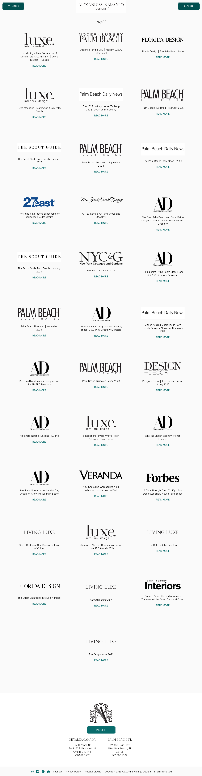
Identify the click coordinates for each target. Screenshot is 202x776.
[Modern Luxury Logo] (162, 584)
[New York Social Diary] (101, 199)
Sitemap (57, 771)
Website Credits (92, 771)
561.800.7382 (119, 755)
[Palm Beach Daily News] (101, 94)
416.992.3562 (82, 755)
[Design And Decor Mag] (163, 368)
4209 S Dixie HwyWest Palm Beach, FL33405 (119, 748)
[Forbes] (162, 477)
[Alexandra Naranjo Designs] (101, 5)
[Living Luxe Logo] (39, 532)
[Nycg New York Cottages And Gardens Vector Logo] (101, 258)
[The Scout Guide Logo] (39, 147)
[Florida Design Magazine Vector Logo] (163, 39)
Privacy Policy (73, 771)
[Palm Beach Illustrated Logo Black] (163, 94)
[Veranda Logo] (101, 475)
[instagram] (32, 771)
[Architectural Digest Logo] (162, 204)
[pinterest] (43, 771)
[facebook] (37, 771)
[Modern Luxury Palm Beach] (101, 37)
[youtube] (48, 771)
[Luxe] (39, 40)
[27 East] (39, 202)
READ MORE (39, 65)
